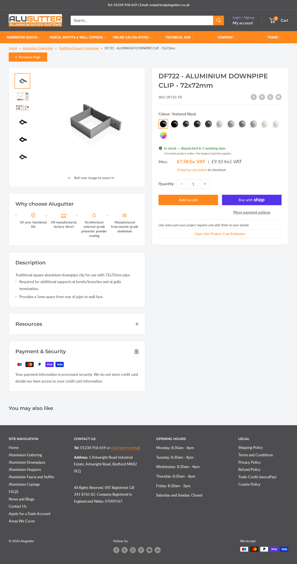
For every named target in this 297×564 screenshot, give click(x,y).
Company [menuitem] (226, 37)
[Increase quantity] (204, 183)
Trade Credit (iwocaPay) (257, 477)
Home (13, 48)
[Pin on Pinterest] (262, 96)
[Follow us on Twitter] (125, 550)
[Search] (218, 20)
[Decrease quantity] (181, 183)
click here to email (125, 447)
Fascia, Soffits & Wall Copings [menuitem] (77, 37)
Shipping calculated (192, 170)
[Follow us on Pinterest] (141, 550)
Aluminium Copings (24, 484)
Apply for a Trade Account (29, 513)
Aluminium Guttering (25, 455)
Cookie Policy (249, 484)
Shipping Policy (250, 447)
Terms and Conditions (255, 455)
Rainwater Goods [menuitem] (23, 37)
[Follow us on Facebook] (116, 550)
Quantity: (166, 183)
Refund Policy (249, 469)
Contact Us (18, 506)
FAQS (13, 491)
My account (243, 22)
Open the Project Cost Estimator (220, 234)
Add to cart (188, 200)
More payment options (251, 212)
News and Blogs (21, 499)
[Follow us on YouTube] (149, 550)
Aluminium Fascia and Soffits (31, 477)
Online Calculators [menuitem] (132, 37)
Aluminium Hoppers (25, 469)
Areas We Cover (22, 521)
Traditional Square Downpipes (79, 48)
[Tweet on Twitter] (270, 96)
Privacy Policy (249, 462)
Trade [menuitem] (273, 37)
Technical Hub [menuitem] (179, 37)
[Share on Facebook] (254, 96)
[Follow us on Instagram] (133, 550)
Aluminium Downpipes (38, 48)
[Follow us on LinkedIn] (158, 550)
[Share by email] (278, 96)
